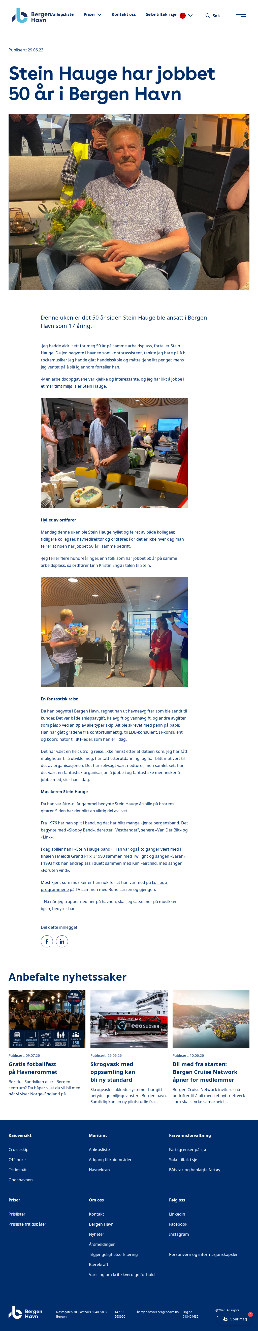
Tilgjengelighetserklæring (113, 1254)
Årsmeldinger (102, 1244)
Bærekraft (98, 1264)
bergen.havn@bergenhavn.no (158, 1312)
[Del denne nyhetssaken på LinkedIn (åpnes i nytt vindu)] (62, 941)
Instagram (197, 1234)
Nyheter (96, 1234)
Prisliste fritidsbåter (27, 1224)
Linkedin (195, 1214)
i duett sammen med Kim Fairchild (124, 863)
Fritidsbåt (18, 1169)
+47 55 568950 (120, 1314)
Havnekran (99, 1169)
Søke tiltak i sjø (183, 1159)
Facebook (196, 1224)
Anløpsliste (99, 1149)
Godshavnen (21, 1180)
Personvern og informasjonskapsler (203, 1254)
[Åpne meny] (241, 16)
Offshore (17, 1159)
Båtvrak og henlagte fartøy (194, 1169)
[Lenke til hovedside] (31, 15)
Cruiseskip (18, 1149)
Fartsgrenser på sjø (187, 1149)
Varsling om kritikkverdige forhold (122, 1274)
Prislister (17, 1214)
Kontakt (96, 1214)
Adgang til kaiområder (110, 1159)
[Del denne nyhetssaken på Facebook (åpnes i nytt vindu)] (47, 941)
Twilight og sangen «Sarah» (159, 856)
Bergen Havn (101, 1224)
